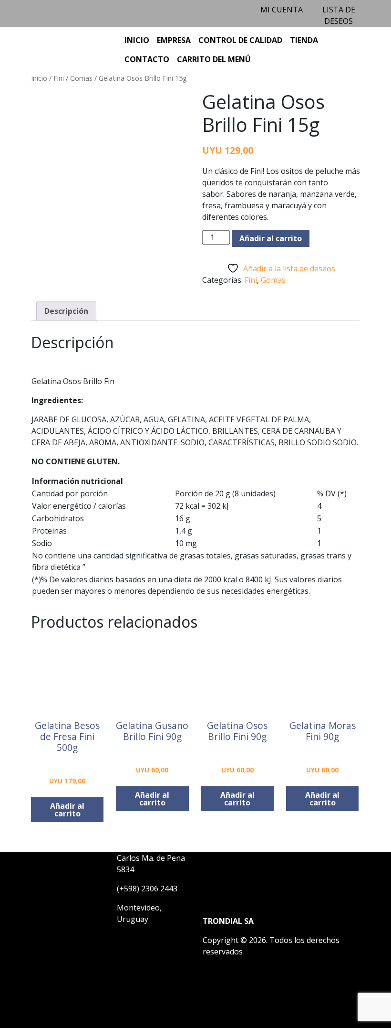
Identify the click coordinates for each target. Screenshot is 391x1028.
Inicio (39, 78)
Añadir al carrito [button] (67, 810)
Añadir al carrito (270, 238)
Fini (58, 78)
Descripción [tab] (66, 311)
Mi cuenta (281, 9)
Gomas (81, 78)
